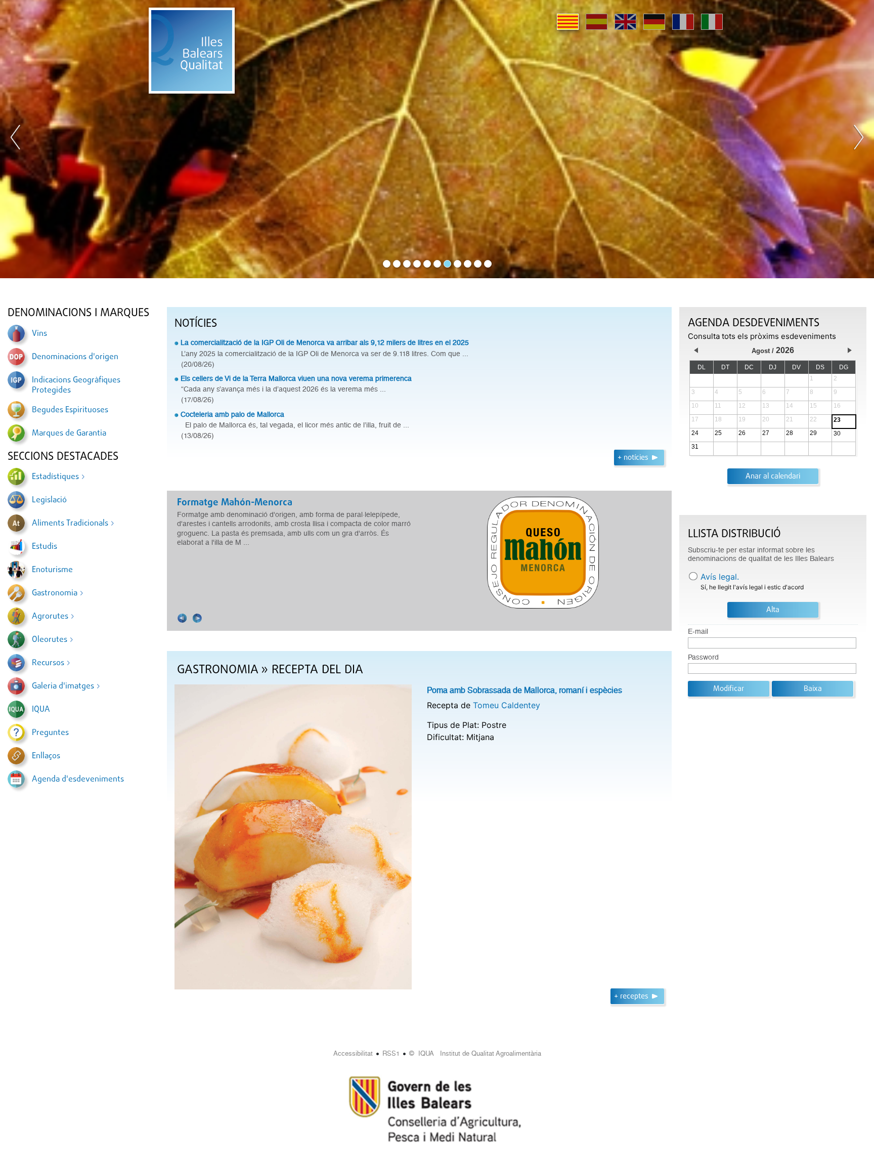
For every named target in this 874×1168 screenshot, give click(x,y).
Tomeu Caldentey (506, 705)
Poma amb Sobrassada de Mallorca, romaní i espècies (524, 690)
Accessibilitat (353, 1053)
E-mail (698, 631)
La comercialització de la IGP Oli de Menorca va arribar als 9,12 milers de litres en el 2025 (325, 342)
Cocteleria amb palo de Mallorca (232, 414)
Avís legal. (720, 577)
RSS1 (391, 1053)
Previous (15, 139)
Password (703, 657)
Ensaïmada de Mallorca (284, 503)
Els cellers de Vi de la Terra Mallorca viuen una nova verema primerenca (296, 378)
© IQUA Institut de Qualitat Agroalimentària (475, 1053)
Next (858, 139)
